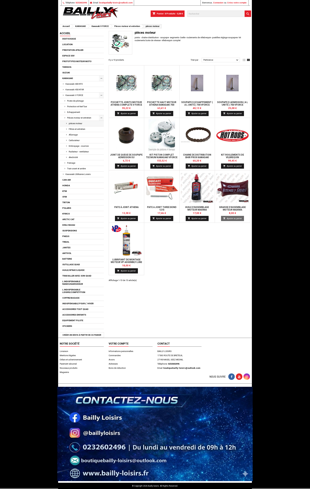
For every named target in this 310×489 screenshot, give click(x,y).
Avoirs (112, 359)
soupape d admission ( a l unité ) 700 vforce (232, 103)
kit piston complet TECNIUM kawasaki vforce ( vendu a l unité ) (161, 157)
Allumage (73, 134)
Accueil (65, 33)
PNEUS (65, 236)
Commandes (115, 355)
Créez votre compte (237, 3)
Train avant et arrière (76, 168)
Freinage (71, 163)
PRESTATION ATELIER (72, 50)
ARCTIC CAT (68, 219)
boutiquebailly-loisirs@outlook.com (116, 3)
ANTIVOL (66, 253)
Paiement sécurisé (68, 364)
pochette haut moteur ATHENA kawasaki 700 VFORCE (161, 105)
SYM (64, 197)
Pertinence (221, 60)
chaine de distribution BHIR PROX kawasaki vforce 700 (197, 157)
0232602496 (81, 3)
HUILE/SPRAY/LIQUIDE (73, 270)
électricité (73, 157)
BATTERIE (67, 259)
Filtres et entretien (77, 129)
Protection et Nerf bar (77, 106)
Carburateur (74, 140)
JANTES (66, 247)
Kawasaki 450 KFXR (75, 89)
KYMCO (66, 213)
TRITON (66, 202)
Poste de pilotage (75, 101)
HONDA (66, 185)
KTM (64, 191)
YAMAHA (66, 67)
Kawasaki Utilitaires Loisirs (78, 174)
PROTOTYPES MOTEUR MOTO (76, 61)
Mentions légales (68, 355)
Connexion (218, 3)
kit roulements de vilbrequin (232, 156)
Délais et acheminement (71, 359)
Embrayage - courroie (79, 146)
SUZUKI (66, 72)
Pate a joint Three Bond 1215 (161, 208)
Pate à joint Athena (126, 207)
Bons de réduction (117, 368)
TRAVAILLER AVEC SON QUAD (76, 276)
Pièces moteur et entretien (79, 118)
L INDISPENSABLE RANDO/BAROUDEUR (72, 282)
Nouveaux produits (68, 368)
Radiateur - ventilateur (79, 151)
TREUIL (65, 242)
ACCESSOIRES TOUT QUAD (75, 309)
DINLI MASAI (68, 225)
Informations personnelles (121, 351)
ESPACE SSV (68, 55)
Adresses (113, 364)
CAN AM (66, 180)
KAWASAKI (67, 78)
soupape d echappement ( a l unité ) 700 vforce (197, 103)
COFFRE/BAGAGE (70, 298)
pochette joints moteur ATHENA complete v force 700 (126, 105)
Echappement (73, 112)
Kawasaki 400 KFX (74, 84)
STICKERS (67, 326)
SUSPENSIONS (69, 230)
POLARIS (66, 208)
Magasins (64, 372)
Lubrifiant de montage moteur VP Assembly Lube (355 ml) (126, 262)
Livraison (64, 351)
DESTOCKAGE (69, 39)
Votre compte (119, 343)
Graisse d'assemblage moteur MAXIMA (232, 208)
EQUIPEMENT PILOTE (72, 320)
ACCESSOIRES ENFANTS (74, 315)
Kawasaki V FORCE (74, 95)
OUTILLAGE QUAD (71, 264)
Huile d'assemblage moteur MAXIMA (197, 208)
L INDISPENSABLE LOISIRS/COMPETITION (73, 290)
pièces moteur (75, 123)
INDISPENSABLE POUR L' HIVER (77, 303)
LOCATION (67, 44)
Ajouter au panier (126, 113)
